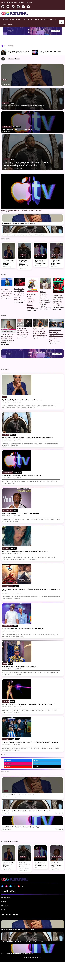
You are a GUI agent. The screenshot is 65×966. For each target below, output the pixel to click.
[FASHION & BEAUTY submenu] (47, 19)
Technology (16, 126)
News (4, 79)
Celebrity (5, 103)
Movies (12, 103)
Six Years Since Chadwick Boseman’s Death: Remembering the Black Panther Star (23, 105)
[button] (4, 172)
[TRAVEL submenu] (55, 19)
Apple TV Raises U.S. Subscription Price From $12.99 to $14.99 (19, 52)
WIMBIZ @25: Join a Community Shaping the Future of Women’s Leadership (31, 301)
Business (5, 548)
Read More (31, 408)
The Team (29, 2)
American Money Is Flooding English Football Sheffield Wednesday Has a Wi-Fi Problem (30, 742)
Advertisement (12, 2)
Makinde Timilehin (9, 168)
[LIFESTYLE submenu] (31, 19)
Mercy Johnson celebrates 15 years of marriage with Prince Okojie (22, 628)
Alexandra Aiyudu (6, 515)
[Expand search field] (61, 22)
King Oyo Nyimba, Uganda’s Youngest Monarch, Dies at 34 (20, 666)
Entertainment (7, 126)
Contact (21, 2)
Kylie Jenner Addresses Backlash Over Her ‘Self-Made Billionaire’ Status (24, 551)
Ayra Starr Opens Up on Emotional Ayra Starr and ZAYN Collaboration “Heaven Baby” (29, 704)
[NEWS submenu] (7, 19)
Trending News (14, 59)
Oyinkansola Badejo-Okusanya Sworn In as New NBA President (18, 82)
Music (12, 701)
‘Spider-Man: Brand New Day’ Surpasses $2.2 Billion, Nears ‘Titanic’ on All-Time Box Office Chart (31, 590)
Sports (17, 739)
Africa (5, 663)
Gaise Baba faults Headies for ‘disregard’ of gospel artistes (50, 52)
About (3, 2)
